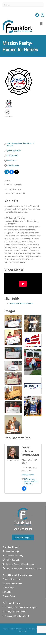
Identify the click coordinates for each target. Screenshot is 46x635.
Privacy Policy (9, 596)
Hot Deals (7, 591)
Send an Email (28, 474)
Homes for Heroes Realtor (21, 303)
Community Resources (12, 583)
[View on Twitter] (16, 173)
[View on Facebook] (11, 173)
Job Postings (8, 587)
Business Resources (11, 579)
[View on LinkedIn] (6, 173)
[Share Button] (7, 112)
